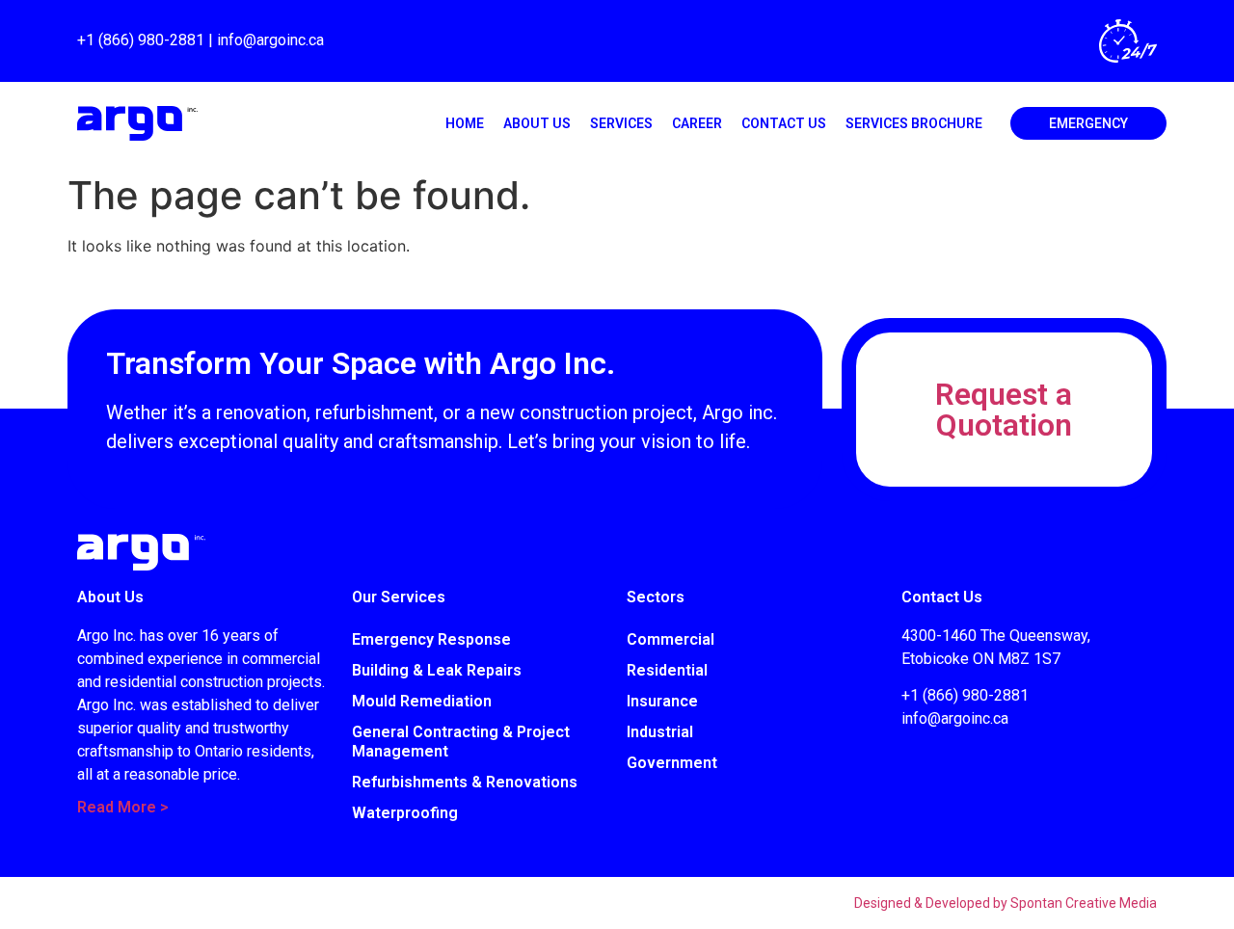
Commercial (670, 639)
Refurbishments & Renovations (464, 782)
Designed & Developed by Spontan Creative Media (1005, 903)
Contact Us (783, 123)
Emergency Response (431, 639)
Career (697, 123)
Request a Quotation (1003, 409)
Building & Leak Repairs (437, 670)
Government (672, 763)
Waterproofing (405, 813)
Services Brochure (913, 123)
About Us (537, 123)
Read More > (123, 807)
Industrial (660, 732)
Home (464, 123)
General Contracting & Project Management (461, 741)
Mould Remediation (422, 701)
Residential (667, 670)
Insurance (662, 701)
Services (621, 123)
